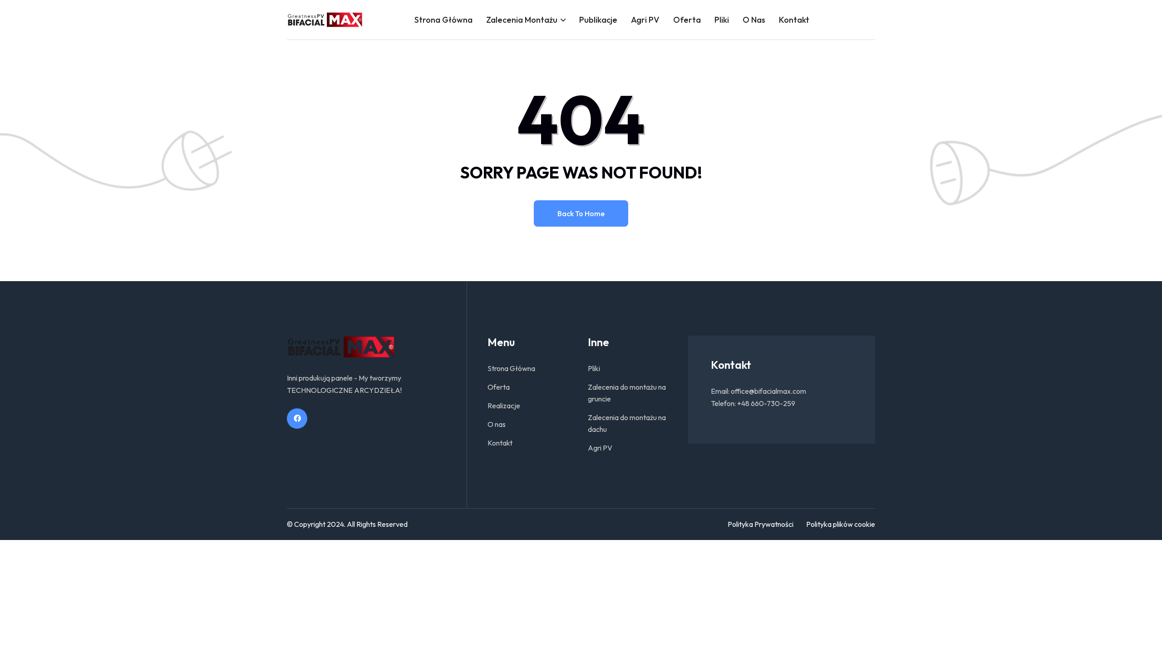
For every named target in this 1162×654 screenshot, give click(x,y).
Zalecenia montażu (521, 20)
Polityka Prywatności (760, 524)
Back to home (581, 213)
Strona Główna (443, 20)
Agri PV (645, 20)
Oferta (687, 20)
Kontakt (794, 20)
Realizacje (503, 405)
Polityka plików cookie (840, 524)
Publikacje (598, 20)
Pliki (721, 20)
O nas (754, 20)
